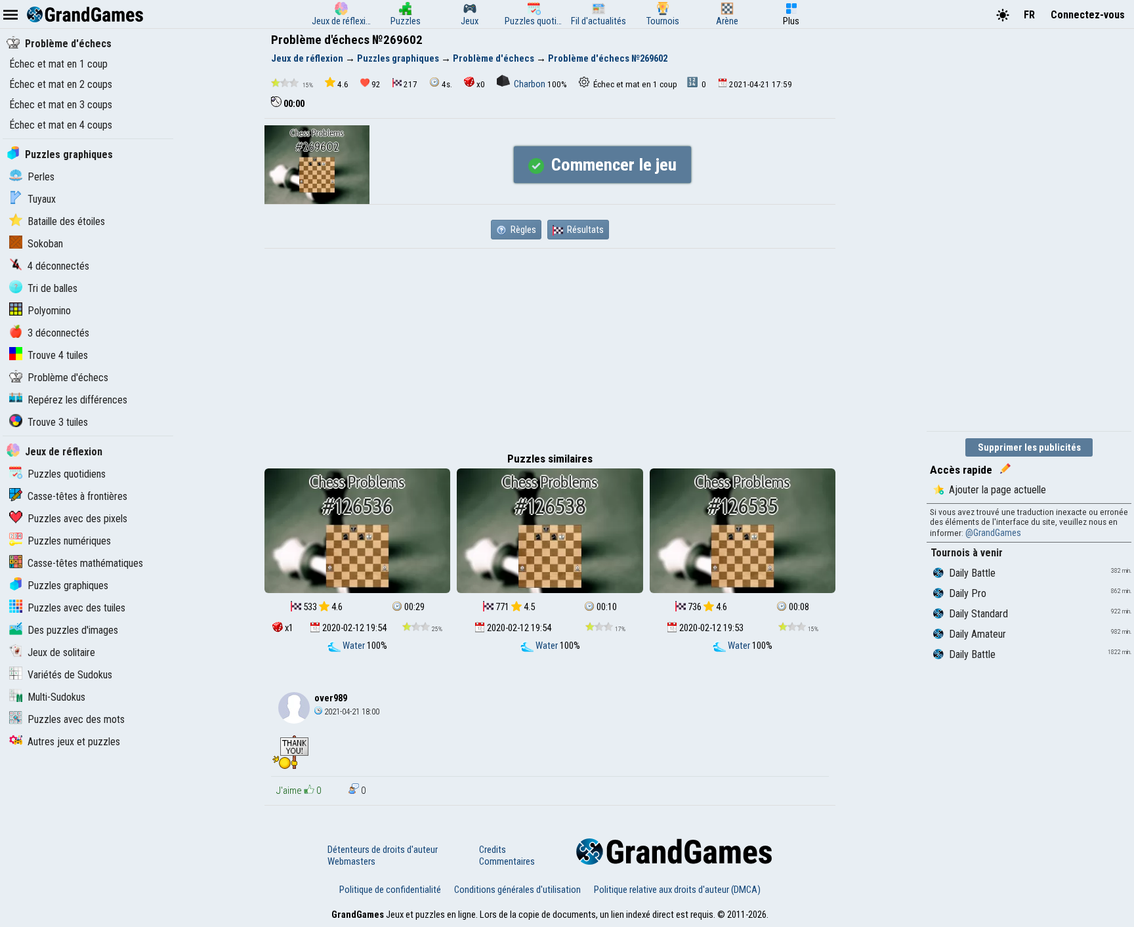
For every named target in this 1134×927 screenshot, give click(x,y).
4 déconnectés (58, 266)
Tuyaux (42, 199)
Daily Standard (978, 614)
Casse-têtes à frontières (77, 496)
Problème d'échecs (68, 43)
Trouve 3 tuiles (58, 422)
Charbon (529, 84)
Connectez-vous (1088, 15)
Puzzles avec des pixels (77, 518)
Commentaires (507, 861)
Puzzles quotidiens (67, 474)
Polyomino (49, 310)
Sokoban (45, 243)
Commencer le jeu (612, 164)
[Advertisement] (549, 347)
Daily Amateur (977, 634)
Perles (41, 177)
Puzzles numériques (69, 541)
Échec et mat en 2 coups (60, 84)
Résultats (584, 230)
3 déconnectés (58, 333)
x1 (288, 628)
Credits (492, 849)
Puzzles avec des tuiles (76, 608)
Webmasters (351, 861)
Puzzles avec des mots (76, 719)
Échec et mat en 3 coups (60, 104)
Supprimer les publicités (1029, 447)
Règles (522, 230)
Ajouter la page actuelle (997, 490)
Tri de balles (52, 288)
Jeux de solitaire (61, 652)
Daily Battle (972, 573)
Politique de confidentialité (390, 890)
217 (410, 84)
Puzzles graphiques (69, 154)
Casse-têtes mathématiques (85, 563)
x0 (480, 84)
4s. (447, 84)
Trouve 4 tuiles (58, 355)
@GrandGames (993, 533)
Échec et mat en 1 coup (58, 64)
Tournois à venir (967, 552)
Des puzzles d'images (73, 630)
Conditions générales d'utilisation (517, 890)
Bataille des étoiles (66, 221)
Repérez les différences (77, 400)
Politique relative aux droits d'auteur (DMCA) (677, 890)
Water (354, 645)
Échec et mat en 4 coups (60, 125)
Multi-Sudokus (56, 697)
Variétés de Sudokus (70, 675)
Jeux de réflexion (63, 451)
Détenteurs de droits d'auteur (382, 849)
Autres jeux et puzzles (74, 741)
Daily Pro (967, 593)
